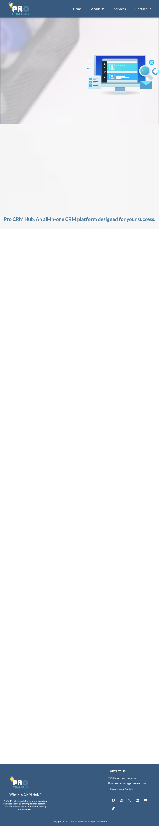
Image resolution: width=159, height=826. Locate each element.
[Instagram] (121, 800)
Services (120, 9)
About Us (97, 9)
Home (77, 9)
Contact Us (143, 9)
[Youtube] (145, 800)
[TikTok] (113, 808)
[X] (129, 800)
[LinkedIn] (137, 800)
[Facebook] (113, 800)
